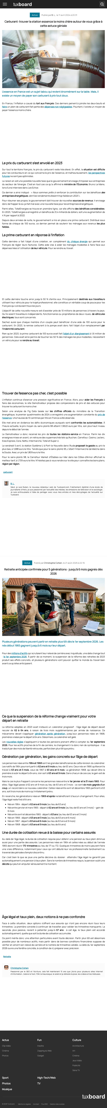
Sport (5, 1077)
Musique (7, 1089)
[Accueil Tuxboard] (18, 4)
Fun (39, 1040)
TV (38, 1083)
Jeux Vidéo (77, 1060)
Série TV (76, 1070)
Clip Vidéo (6, 1045)
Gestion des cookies (57, 1104)
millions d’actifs (19, 653)
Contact (36, 1104)
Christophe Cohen (53, 562)
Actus (35, 15)
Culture (76, 1040)
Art (73, 1050)
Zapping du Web (44, 1050)
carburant (8, 472)
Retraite (7, 956)
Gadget (40, 1055)
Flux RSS (44, 1104)
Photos (5, 1055)
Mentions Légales (24, 1104)
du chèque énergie (77, 241)
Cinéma (5, 1050)
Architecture (78, 1045)
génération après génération (50, 733)
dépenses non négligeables (58, 106)
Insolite (40, 1045)
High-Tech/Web (46, 1077)
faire (4, 106)
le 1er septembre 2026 (15, 656)
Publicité (76, 1065)
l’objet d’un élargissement (76, 333)
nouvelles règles (14, 741)
